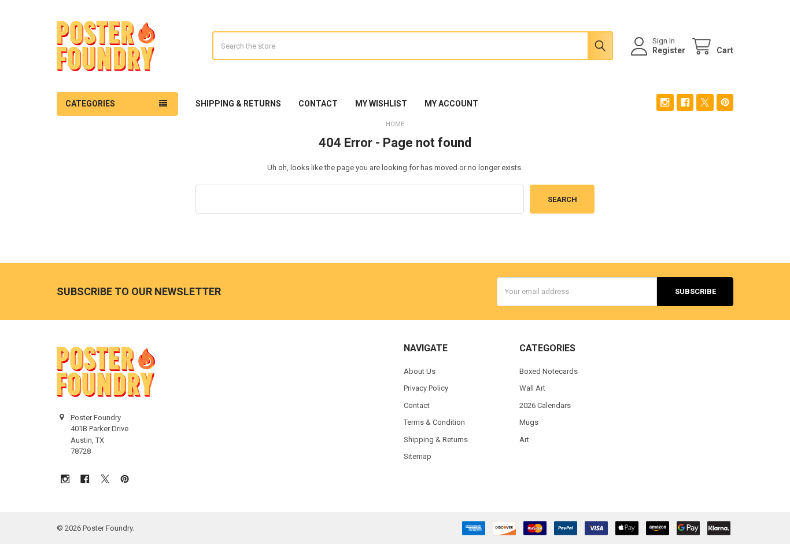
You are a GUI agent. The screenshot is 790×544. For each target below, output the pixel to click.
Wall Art (532, 388)
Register (668, 50)
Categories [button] (90, 103)
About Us (419, 371)
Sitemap (417, 456)
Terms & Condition (434, 422)
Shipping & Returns (238, 103)
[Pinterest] (725, 102)
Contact (318, 103)
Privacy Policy (426, 388)
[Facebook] (685, 102)
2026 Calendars (545, 405)
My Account (451, 103)
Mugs (528, 422)
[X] (704, 102)
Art (524, 439)
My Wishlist (381, 103)
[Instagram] (664, 102)
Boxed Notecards (548, 371)
